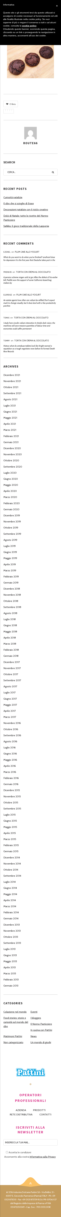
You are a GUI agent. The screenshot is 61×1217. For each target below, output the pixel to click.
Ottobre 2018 (10, 601)
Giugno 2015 (10, 820)
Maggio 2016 (10, 759)
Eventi (33, 1011)
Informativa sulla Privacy (43, 1156)
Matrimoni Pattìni (12, 1036)
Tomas (6, 317)
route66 (30, 143)
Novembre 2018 (12, 594)
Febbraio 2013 (11, 979)
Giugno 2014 (10, 887)
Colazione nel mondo (15, 1011)
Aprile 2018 (9, 637)
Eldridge (7, 294)
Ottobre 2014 (10, 869)
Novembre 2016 (12, 723)
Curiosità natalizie (12, 197)
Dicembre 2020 (12, 448)
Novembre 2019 (12, 521)
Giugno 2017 (10, 698)
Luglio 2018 (9, 619)
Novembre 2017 (12, 668)
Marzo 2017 (9, 716)
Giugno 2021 (10, 411)
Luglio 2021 (9, 405)
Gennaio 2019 (10, 582)
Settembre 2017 (12, 680)
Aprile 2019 (9, 564)
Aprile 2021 (9, 423)
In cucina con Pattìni (41, 1030)
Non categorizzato (13, 1042)
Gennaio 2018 (10, 655)
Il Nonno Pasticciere (41, 1024)
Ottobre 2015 (10, 802)
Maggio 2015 (10, 827)
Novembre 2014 (12, 863)
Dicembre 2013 (11, 924)
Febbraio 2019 (11, 576)
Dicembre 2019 (11, 515)
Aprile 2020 (10, 491)
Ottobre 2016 (10, 729)
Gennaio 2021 (10, 442)
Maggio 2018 (10, 631)
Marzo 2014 (9, 906)
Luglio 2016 (9, 747)
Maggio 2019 (10, 558)
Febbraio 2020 (11, 503)
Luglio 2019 (9, 546)
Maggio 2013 (10, 961)
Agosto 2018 (10, 613)
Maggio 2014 (10, 894)
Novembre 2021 (12, 381)
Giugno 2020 (10, 478)
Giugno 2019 (10, 552)
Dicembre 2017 (11, 662)
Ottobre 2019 (10, 527)
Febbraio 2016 (11, 778)
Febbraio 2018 (11, 649)
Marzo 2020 (10, 497)
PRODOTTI (39, 1110)
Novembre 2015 (12, 796)
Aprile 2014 (9, 900)
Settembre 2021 (12, 393)
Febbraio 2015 (11, 845)
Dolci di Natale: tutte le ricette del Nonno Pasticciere (25, 217)
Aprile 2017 (9, 710)
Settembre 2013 (12, 942)
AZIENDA (21, 1110)
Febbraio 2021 (11, 436)
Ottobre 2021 (10, 387)
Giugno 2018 (10, 625)
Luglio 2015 (9, 814)
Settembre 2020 (12, 466)
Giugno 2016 (10, 753)
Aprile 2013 (9, 967)
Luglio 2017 (9, 692)
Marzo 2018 (9, 643)
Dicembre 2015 (11, 790)
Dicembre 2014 (11, 857)
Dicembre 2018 (11, 588)
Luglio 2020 (10, 472)
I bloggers (35, 1017)
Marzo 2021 (9, 429)
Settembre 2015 (12, 808)
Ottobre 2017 (10, 674)
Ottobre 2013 (10, 936)
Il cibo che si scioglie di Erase (18, 203)
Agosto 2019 (10, 539)
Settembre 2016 (12, 735)
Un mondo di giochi (40, 1042)
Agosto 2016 (10, 741)
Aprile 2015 (9, 833)
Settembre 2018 (12, 607)
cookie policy (29, 25)
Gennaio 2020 (11, 509)
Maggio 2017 (10, 704)
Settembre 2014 (12, 875)
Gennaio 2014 (10, 918)
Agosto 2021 (10, 399)
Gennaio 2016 (10, 784)
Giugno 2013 (10, 955)
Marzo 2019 (9, 570)
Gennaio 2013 (10, 985)
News (33, 1036)
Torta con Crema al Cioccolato (33, 272)
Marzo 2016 (9, 772)
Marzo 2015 (9, 839)
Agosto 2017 (10, 686)
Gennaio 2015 (10, 851)
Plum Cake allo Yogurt (27, 252)
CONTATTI (45, 1114)
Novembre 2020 (12, 454)
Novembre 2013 (12, 930)
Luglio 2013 (9, 949)
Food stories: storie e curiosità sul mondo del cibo (15, 1022)
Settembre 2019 (12, 533)
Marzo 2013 (9, 973)
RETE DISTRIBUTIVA (21, 1114)
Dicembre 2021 (11, 375)
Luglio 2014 (9, 881)
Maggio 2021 (10, 417)
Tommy (6, 340)
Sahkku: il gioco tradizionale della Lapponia (26, 226)
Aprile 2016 (9, 765)
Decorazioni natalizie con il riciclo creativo (25, 209)
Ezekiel (6, 252)
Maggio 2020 (10, 484)
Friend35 (7, 272)
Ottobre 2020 (11, 460)
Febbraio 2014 (11, 912)
